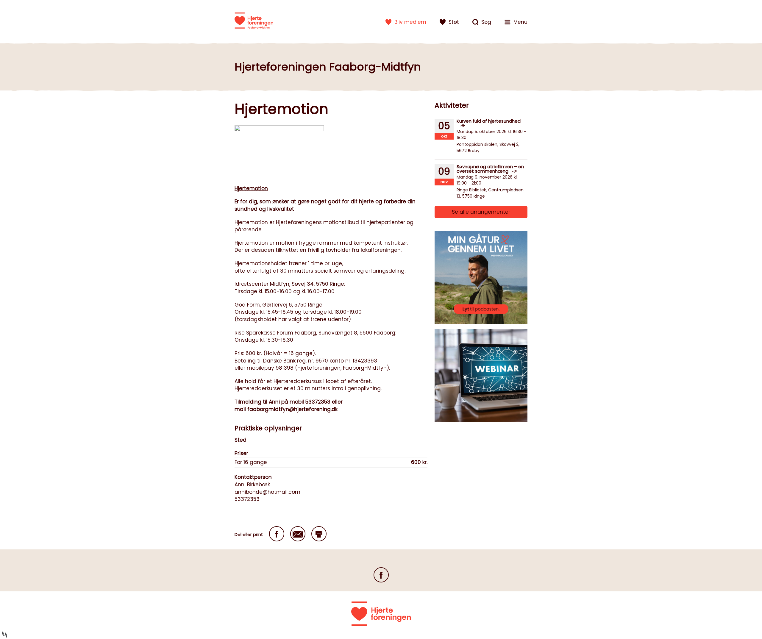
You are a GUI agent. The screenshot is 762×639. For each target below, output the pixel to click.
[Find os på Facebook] (381, 574)
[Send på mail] (297, 533)
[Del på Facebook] (276, 533)
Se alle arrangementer (481, 211)
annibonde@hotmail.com (267, 492)
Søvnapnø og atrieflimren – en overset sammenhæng (490, 168)
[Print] (319, 533)
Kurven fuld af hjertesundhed (489, 121)
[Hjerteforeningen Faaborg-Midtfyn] (254, 21)
